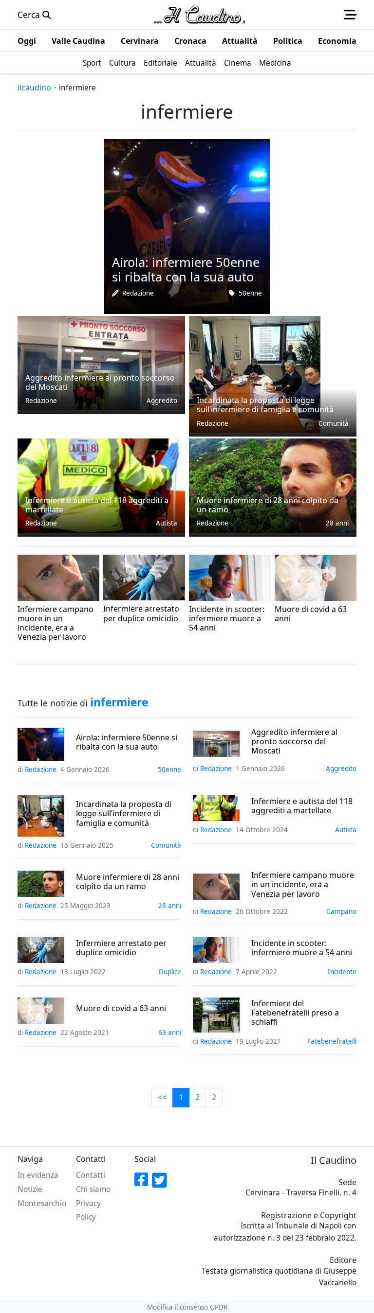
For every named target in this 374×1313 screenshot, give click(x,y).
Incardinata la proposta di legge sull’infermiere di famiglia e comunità (123, 814)
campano (84, 650)
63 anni (345, 632)
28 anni (337, 523)
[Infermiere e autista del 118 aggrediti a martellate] (101, 484)
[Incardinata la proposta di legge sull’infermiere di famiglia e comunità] (254, 373)
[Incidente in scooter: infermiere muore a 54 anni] (230, 576)
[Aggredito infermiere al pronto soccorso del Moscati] (101, 362)
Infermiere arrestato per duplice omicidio (121, 948)
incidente (256, 641)
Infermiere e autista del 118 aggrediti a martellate (302, 806)
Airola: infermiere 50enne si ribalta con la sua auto (126, 742)
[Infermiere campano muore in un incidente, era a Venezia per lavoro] (58, 576)
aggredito (162, 400)
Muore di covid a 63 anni (121, 1008)
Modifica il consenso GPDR (187, 1307)
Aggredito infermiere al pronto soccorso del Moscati (294, 742)
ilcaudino (34, 87)
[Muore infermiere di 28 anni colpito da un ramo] (272, 484)
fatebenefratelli (331, 1041)
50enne (250, 293)
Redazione (138, 293)
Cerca (30, 14)
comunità (333, 423)
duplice (174, 632)
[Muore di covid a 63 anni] (315, 576)
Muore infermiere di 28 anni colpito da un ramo (127, 882)
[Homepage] (199, 14)
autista (166, 523)
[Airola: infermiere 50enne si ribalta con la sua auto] (187, 225)
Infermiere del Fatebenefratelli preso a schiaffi (295, 1013)
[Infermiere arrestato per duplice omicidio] (144, 576)
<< (162, 1097)
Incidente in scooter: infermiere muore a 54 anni (301, 948)
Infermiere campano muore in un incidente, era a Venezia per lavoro (302, 885)
